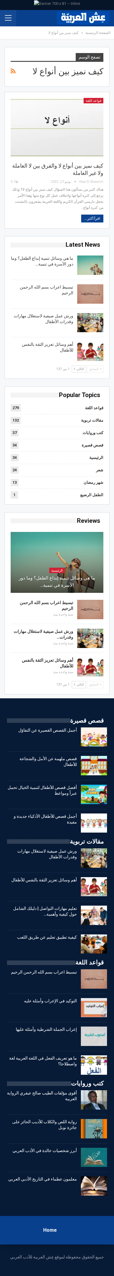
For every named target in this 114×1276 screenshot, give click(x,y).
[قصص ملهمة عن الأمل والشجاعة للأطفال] (94, 765)
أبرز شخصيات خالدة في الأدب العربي (44, 1150)
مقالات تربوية (92, 420)
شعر (99, 470)
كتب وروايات (93, 432)
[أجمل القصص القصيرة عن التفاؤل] (94, 737)
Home (50, 1230)
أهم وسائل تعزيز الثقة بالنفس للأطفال (44, 879)
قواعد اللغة (93, 101)
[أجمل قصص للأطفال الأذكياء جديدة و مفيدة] (94, 823)
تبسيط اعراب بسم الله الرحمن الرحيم (44, 972)
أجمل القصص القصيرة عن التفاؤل (47, 730)
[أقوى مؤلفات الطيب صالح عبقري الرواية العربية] (94, 1100)
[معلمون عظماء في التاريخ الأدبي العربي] (94, 1186)
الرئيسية (96, 457)
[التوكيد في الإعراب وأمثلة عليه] (94, 1007)
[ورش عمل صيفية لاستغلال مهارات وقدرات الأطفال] (90, 322)
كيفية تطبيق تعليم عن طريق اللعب (47, 937)
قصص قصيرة (92, 445)
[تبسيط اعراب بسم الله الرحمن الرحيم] (90, 294)
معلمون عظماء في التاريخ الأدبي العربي (42, 1179)
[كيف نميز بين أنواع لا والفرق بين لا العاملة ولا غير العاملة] (57, 127)
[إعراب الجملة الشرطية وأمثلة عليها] (94, 1036)
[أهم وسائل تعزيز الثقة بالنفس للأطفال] (90, 351)
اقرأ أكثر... (92, 218)
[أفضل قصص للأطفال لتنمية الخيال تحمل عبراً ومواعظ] (94, 794)
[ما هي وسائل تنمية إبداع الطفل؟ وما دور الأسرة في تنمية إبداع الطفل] (90, 265)
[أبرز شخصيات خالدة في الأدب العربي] (94, 1157)
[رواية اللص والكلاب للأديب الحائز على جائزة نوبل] (94, 1128)
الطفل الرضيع (91, 495)
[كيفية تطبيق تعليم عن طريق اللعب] (94, 944)
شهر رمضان (93, 482)
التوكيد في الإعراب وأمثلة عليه (50, 1000)
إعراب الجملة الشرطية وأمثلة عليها (46, 1029)
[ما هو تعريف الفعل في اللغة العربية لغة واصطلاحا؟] (94, 1065)
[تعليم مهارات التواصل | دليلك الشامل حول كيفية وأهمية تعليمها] (94, 915)
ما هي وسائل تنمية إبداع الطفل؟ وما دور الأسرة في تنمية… (57, 581)
